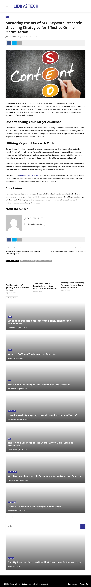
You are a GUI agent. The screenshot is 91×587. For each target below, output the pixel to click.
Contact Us (72, 584)
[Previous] (7, 517)
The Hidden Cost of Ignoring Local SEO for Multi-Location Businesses (45, 286)
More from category (43, 261)
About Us (84, 584)
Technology (12, 502)
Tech (9, 316)
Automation (12, 472)
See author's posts (35, 224)
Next (14, 297)
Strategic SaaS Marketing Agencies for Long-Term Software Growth (72, 285)
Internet (11, 558)
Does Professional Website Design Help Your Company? (23, 252)
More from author (27, 261)
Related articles (12, 261)
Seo (7, 17)
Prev (9, 297)
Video (10, 350)
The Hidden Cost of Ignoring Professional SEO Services (17, 287)
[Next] (11, 517)
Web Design (11, 411)
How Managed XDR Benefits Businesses (68, 251)
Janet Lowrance (11, 37)
